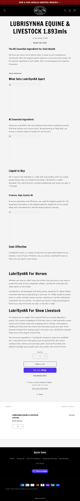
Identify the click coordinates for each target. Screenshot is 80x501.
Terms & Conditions (33, 458)
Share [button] (41, 394)
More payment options (40, 375)
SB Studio (43, 498)
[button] (4, 10)
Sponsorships (64, 458)
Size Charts (40, 463)
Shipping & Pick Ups (50, 458)
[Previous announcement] (4, 2)
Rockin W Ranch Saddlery (18, 489)
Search (12, 458)
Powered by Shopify (32, 489)
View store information (40, 388)
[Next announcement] (76, 2)
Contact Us (20, 458)
